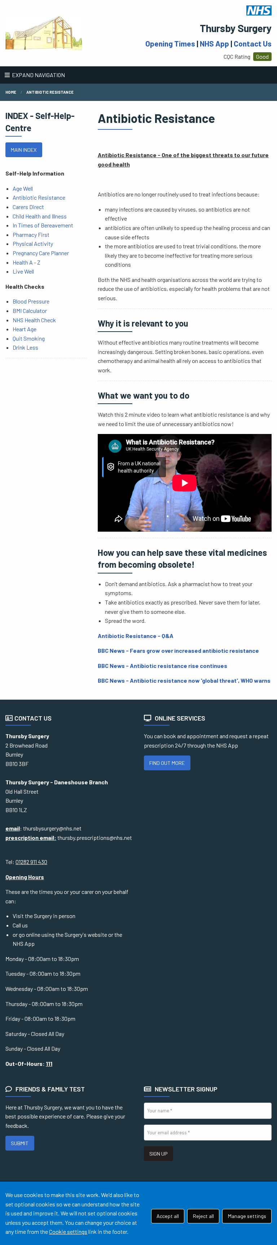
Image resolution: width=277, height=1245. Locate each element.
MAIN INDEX (23, 150)
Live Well (23, 271)
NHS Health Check (34, 319)
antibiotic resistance (50, 92)
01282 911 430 (31, 861)
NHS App (214, 43)
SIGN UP (158, 1154)
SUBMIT (19, 1143)
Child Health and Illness (40, 216)
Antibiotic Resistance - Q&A (135, 635)
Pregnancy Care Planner (41, 252)
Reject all (203, 1216)
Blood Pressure (31, 301)
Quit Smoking (29, 338)
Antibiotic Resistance (39, 197)
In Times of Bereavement (43, 225)
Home (10, 92)
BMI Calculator (30, 310)
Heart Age (24, 328)
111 (49, 1063)
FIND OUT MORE (167, 763)
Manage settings (247, 1216)
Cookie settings (68, 1231)
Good (262, 56)
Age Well (23, 188)
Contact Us (253, 43)
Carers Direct (28, 206)
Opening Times (170, 43)
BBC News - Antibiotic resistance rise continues (162, 665)
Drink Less (25, 347)
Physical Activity (33, 243)
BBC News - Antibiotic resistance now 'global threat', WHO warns (184, 680)
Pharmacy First (31, 234)
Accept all (168, 1216)
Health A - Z (26, 262)
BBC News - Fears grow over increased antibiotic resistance (178, 650)
